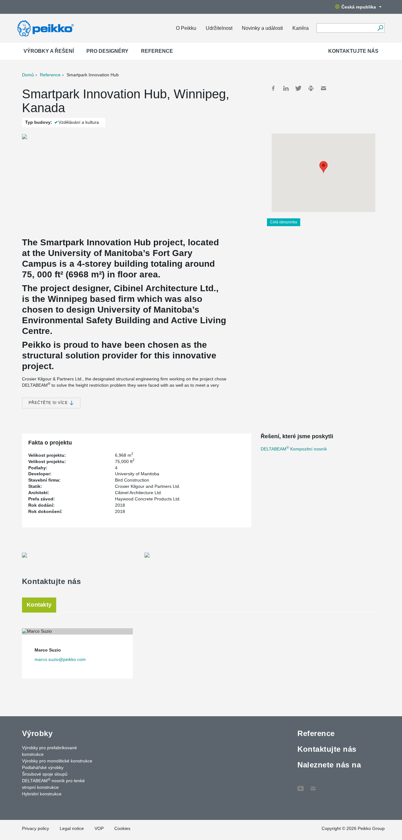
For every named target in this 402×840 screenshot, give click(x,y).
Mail (323, 88)
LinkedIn (286, 88)
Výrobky (37, 733)
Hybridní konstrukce (42, 793)
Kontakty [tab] (39, 605)
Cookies (122, 828)
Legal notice (72, 828)
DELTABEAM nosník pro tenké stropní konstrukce (53, 783)
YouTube (300, 785)
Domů (28, 74)
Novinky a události (262, 28)
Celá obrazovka (283, 222)
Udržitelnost (219, 28)
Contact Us (313, 785)
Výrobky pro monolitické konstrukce (57, 760)
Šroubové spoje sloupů (45, 774)
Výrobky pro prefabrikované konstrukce (49, 751)
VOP (99, 828)
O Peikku (186, 28)
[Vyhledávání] (380, 28)
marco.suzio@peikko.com (60, 659)
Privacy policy (35, 828)
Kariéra (300, 28)
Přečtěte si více (49, 403)
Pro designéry (107, 51)
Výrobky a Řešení (49, 51)
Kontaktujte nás (353, 51)
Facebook (273, 88)
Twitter (298, 88)
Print (311, 88)
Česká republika (358, 6)
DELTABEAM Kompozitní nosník (294, 448)
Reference (157, 51)
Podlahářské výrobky (42, 767)
